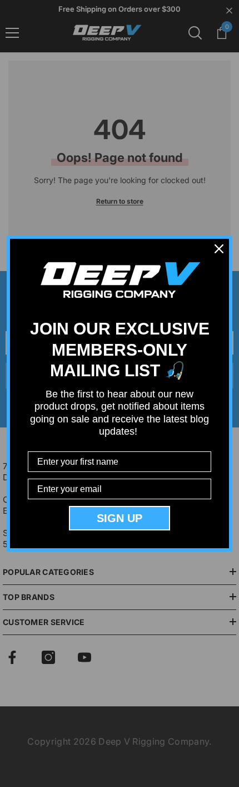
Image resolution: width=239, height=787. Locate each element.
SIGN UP (119, 518)
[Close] (219, 248)
